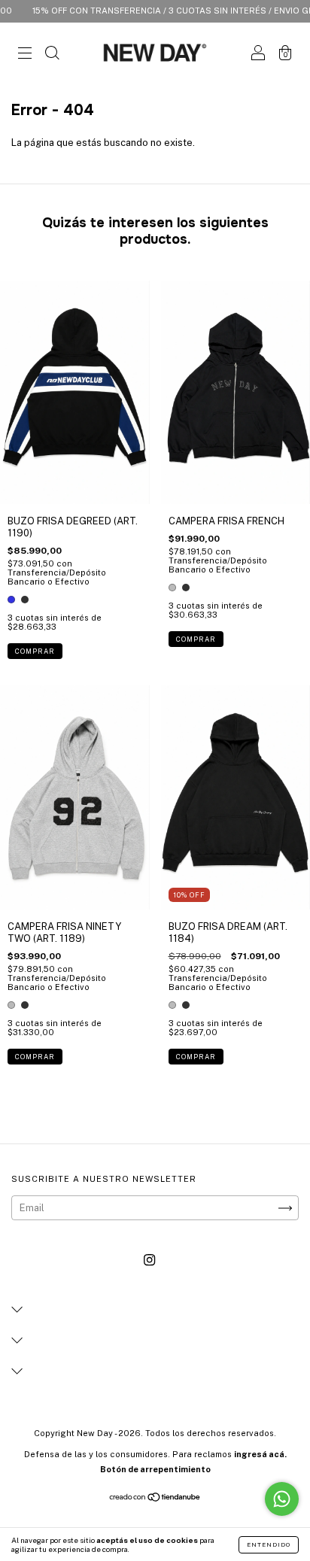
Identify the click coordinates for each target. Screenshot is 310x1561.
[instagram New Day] (149, 1260)
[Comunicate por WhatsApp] (282, 1499)
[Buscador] (51, 54)
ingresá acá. (260, 1454)
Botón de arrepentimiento (155, 1469)
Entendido (268, 1544)
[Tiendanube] (155, 1499)
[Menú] (24, 54)
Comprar (35, 651)
